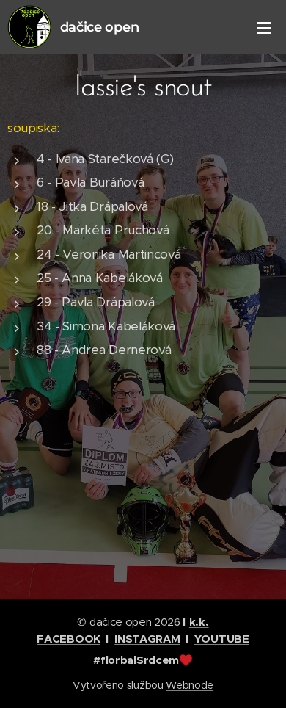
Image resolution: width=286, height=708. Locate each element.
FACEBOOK (68, 639)
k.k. (199, 622)
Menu (264, 27)
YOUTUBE (221, 639)
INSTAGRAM (147, 639)
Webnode (189, 685)
